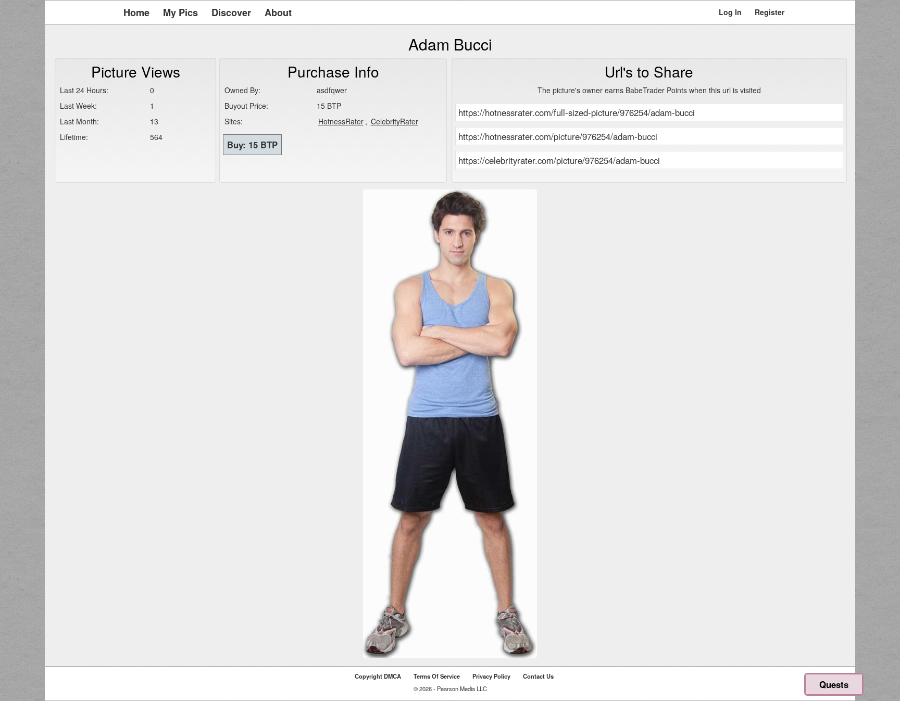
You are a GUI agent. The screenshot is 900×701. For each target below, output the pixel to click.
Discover (231, 12)
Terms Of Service (437, 676)
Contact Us (538, 676)
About (278, 12)
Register (769, 12)
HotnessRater (341, 121)
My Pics (180, 12)
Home (136, 12)
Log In (730, 12)
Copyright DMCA (378, 676)
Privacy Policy (491, 676)
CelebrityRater (394, 121)
